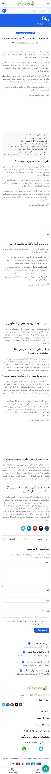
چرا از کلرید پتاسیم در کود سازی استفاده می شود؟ (27, 146)
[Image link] (36, 688)
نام (47, 590)
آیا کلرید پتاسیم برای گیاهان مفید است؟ (31, 149)
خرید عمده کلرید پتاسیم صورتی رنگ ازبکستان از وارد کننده (24, 154)
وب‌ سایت (45, 611)
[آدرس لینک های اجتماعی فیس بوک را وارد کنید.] (46, 528)
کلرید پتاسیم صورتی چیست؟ (35, 138)
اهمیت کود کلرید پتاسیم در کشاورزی (32, 144)
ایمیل (46, 600)
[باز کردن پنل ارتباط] (45, 768)
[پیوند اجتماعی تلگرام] (23, 528)
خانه (47, 24)
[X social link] (41, 528)
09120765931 (31, 742)
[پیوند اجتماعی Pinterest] (35, 528)
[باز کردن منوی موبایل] (48, 3)
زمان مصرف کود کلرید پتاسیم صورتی (32, 152)
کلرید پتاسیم (39, 24)
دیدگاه (46, 562)
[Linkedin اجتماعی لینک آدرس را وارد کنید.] (29, 528)
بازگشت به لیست (25, 539)
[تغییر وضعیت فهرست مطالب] (44, 135)
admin (32, 43)
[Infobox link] (38, 643)
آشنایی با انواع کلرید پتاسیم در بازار (33, 141)
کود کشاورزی (21, 33)
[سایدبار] (48, 235)
